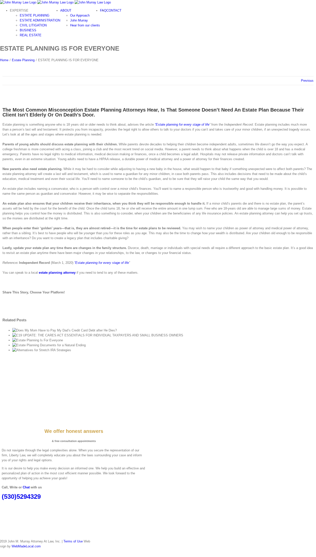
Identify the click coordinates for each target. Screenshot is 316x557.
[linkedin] (9, 505)
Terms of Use (73, 541)
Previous (307, 80)
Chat (26, 487)
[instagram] (6, 505)
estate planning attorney (57, 272)
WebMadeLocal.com (26, 546)
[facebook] (3, 505)
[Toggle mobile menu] (1, 43)
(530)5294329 (21, 496)
